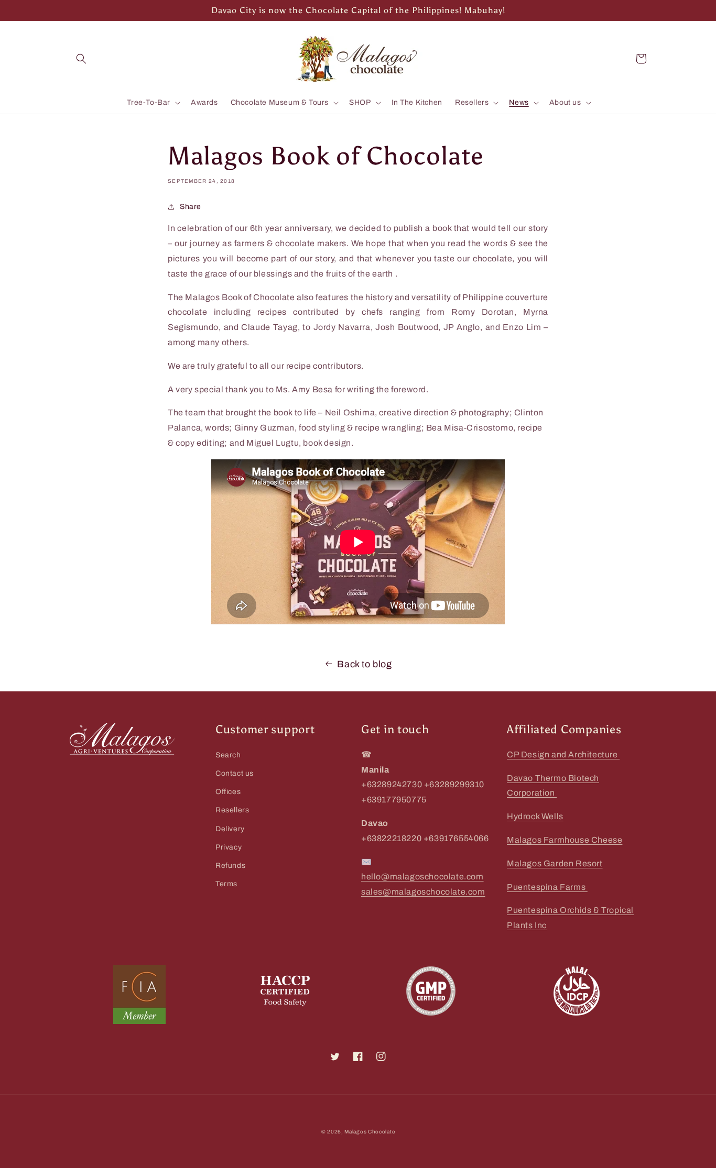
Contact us (234, 773)
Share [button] (190, 207)
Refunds (230, 865)
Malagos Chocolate (369, 1131)
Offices (228, 792)
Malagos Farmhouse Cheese (564, 839)
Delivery (230, 829)
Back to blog (364, 664)
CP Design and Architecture (563, 754)
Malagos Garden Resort (555, 863)
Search (228, 755)
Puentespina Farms (547, 887)
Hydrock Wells (535, 816)
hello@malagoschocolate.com (422, 876)
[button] (81, 58)
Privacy (228, 847)
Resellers (232, 810)
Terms (226, 884)
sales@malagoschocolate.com (423, 891)
